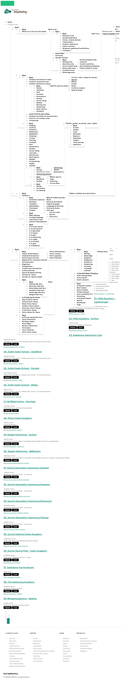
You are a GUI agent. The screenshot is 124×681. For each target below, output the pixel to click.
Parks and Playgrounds (16, 648)
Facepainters (37, 646)
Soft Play (12, 643)
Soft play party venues (40, 653)
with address (116, 262)
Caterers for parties (86, 648)
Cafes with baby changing (88, 641)
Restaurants (84, 638)
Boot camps (66, 651)
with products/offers (102, 286)
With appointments (102, 290)
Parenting (66, 658)
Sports (65, 653)
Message (72, 311)
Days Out (12, 638)
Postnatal (66, 641)
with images (115, 276)
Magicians (36, 643)
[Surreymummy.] (15, 13)
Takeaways (83, 651)
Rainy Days (12, 641)
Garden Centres (14, 646)
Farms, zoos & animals (16, 663)
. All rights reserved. (23, 677)
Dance (65, 643)
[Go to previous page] (8, 614)
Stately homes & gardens (17, 666)
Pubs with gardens (15, 651)
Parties (35, 638)
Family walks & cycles (16, 658)
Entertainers (37, 641)
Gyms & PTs (66, 648)
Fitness (65, 646)
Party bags (36, 656)
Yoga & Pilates (67, 656)
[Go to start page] (8, 612)
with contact (116, 264)
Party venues (37, 648)
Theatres (12, 656)
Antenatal (66, 638)
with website (116, 274)
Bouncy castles (38, 658)
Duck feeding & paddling (17, 653)
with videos (115, 278)
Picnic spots (84, 646)
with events (100, 288)
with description (101, 284)
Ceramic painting (14, 661)
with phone (115, 266)
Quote (80, 311)
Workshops (66, 661)
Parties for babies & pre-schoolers (44, 651)
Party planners (38, 661)
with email (115, 268)
